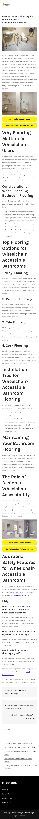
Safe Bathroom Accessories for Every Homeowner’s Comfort (19, 707)
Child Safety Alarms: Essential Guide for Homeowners (20, 716)
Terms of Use (6, 803)
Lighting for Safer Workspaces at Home (18, 743)
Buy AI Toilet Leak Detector (20, 119)
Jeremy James (12, 690)
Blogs (16, 694)
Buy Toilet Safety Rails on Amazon (19, 125)
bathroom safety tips (21, 595)
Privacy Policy (7, 798)
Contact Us (6, 794)
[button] (19, 119)
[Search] (34, 729)
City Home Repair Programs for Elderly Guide (19, 747)
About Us (5, 790)
